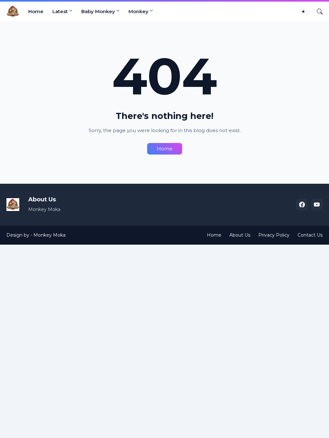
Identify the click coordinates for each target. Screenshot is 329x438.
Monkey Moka (49, 235)
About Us (239, 235)
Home (35, 11)
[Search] (317, 11)
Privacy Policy (273, 235)
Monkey (138, 11)
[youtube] (317, 204)
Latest (60, 11)
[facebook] (302, 204)
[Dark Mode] (305, 11)
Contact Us (310, 235)
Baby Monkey (98, 11)
